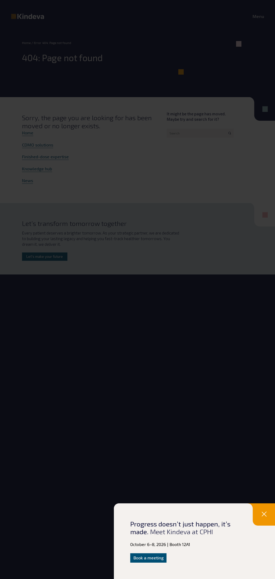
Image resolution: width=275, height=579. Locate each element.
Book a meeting (148, 557)
